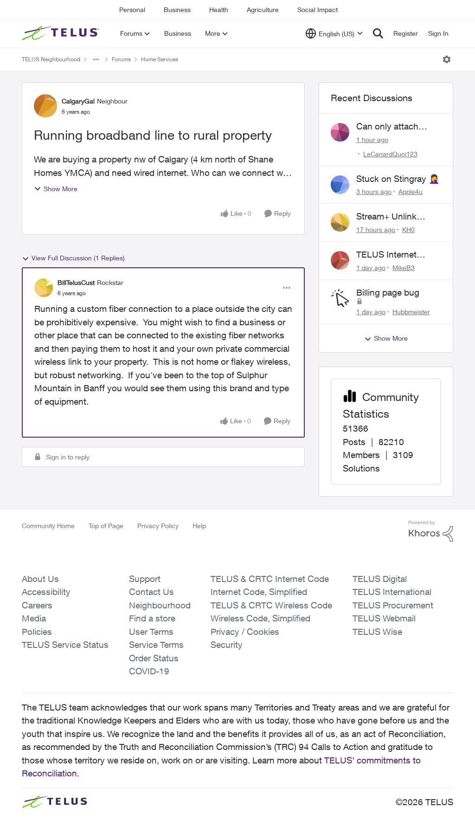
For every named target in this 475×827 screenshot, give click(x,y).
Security (227, 645)
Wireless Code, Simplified (260, 618)
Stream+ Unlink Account (386, 216)
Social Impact (317, 9)
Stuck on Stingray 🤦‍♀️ (398, 179)
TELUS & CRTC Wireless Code (271, 605)
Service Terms (156, 645)
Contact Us (151, 592)
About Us (40, 579)
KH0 (408, 229)
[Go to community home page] (62, 33)
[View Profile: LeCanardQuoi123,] (340, 132)
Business (177, 9)
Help (199, 526)
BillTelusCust (76, 282)
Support (144, 579)
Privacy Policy (158, 526)
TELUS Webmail (384, 618)
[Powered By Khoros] (431, 531)
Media (34, 618)
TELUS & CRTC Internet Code (270, 579)
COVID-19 (149, 671)
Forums (121, 59)
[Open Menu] (446, 59)
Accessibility (46, 592)
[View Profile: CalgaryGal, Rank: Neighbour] (45, 105)
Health (218, 9)
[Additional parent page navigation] (96, 59)
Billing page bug (387, 292)
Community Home (48, 526)
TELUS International (392, 592)
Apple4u (410, 191)
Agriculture (263, 9)
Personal (132, 9)
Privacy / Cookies (245, 632)
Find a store (152, 618)
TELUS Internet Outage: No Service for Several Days (394, 254)
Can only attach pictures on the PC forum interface (393, 126)
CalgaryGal (78, 101)
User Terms (151, 632)
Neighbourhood (160, 605)
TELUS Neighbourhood (51, 59)
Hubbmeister (411, 312)
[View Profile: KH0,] (340, 222)
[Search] (378, 33)
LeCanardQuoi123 (390, 154)
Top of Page (106, 526)
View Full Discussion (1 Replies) (78, 258)
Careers (37, 605)
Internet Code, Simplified (259, 592)
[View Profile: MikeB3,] (340, 260)
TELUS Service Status (65, 645)
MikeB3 (403, 267)
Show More (60, 189)
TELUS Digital (380, 579)
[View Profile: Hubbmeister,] (340, 298)
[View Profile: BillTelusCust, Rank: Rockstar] (43, 287)
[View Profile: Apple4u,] (340, 184)
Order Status (154, 658)
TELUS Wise (377, 632)
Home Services (159, 59)
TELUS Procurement (393, 605)
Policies (37, 632)
